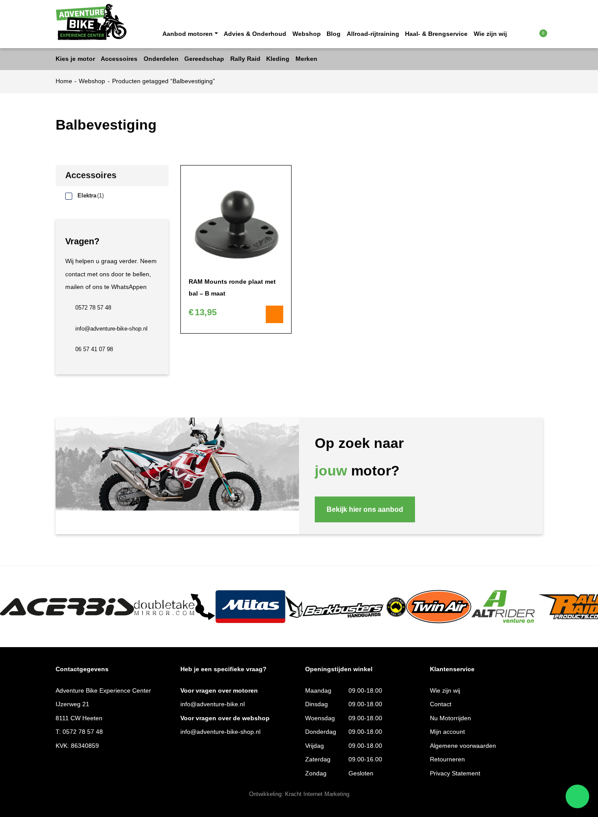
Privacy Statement (455, 773)
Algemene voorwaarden (463, 746)
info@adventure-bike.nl (212, 704)
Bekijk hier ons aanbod (365, 509)
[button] (526, 33)
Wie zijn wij (490, 34)
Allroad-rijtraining (373, 34)
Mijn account (447, 732)
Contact (440, 704)
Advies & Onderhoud (255, 34)
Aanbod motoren (187, 34)
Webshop (306, 34)
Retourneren (447, 759)
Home (64, 81)
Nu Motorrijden (450, 718)
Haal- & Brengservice (436, 34)
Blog (334, 34)
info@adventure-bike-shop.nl (111, 329)
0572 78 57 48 (93, 308)
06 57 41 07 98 (94, 349)
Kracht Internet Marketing (317, 794)
